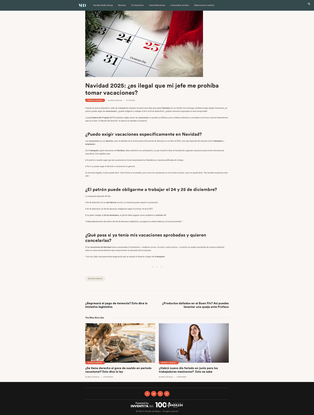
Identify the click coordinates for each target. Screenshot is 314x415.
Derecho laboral (95, 278)
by (115, 100)
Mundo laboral (95, 100)
